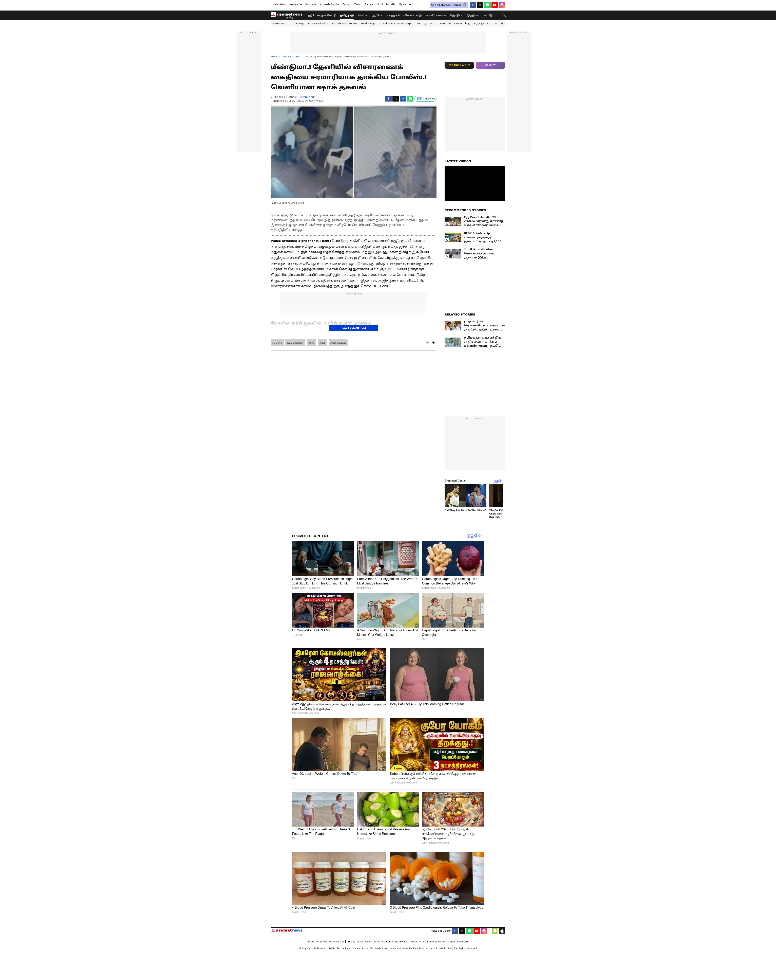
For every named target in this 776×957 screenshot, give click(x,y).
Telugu (346, 4)
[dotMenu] (486, 15)
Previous (496, 23)
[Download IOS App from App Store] (502, 931)
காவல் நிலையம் (338, 342)
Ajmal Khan (307, 96)
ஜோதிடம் (456, 15)
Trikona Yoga (297, 23)
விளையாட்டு (412, 15)
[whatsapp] (487, 5)
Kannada (310, 4)
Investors (463, 941)
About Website (316, 941)
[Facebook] (473, 5)
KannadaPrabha (329, 4)
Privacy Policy (355, 941)
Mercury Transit (426, 23)
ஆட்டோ (377, 15)
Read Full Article (354, 327)
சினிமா (362, 15)
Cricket (490, 65)
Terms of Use (336, 941)
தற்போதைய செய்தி (322, 15)
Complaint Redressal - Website (401, 941)
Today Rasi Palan (318, 23)
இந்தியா (473, 15)
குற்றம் (311, 342)
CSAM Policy (372, 941)
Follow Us (429, 98)
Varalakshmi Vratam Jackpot (396, 23)
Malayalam (279, 4)
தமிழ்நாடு (347, 15)
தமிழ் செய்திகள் (295, 342)
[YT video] (494, 5)
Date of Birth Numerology (454, 23)
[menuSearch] (504, 15)
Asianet (286, 930)
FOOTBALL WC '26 (459, 65)
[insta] (502, 5)
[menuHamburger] (497, 15)
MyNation (405, 4)
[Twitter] (480, 5)
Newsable (295, 4)
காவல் (322, 342)
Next (502, 23)
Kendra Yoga (368, 23)
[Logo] (288, 15)
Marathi (390, 4)
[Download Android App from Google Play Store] (494, 931)
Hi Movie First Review (344, 23)
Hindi (379, 4)
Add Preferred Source (446, 4)
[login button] (491, 15)
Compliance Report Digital (439, 941)
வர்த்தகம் (393, 15)
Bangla (369, 4)
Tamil (357, 4)
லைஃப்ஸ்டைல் (435, 15)
